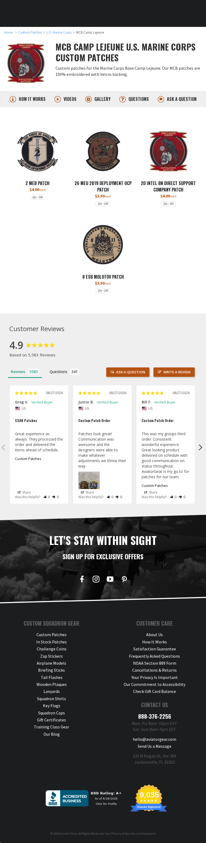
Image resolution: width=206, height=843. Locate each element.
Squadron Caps (51, 713)
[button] (47, 497)
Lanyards (51, 691)
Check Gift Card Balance (154, 691)
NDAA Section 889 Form (154, 663)
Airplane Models (51, 663)
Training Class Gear (51, 726)
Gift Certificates (51, 719)
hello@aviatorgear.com (154, 739)
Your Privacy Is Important (154, 677)
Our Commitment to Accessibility (154, 684)
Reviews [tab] (18, 371)
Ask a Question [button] (130, 372)
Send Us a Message (154, 746)
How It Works (154, 641)
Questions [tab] (58, 371)
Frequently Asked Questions (154, 656)
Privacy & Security (123, 833)
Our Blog (51, 734)
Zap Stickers (51, 656)
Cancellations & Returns (154, 670)
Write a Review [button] (176, 372)
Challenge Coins (52, 648)
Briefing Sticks (51, 670)
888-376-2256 (154, 716)
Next (201, 447)
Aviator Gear (68, 833)
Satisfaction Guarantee (154, 648)
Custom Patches (28, 458)
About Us (154, 634)
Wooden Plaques (51, 684)
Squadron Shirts (51, 698)
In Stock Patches (51, 641)
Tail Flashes (51, 677)
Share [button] (26, 492)
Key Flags (51, 705)
